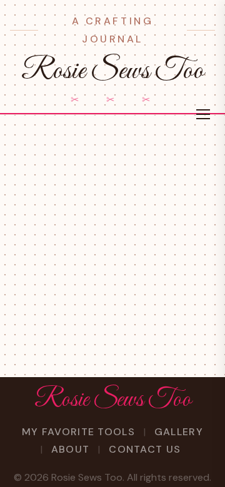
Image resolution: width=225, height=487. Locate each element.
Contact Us (145, 449)
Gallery (178, 431)
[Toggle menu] (203, 114)
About (70, 449)
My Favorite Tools (78, 431)
